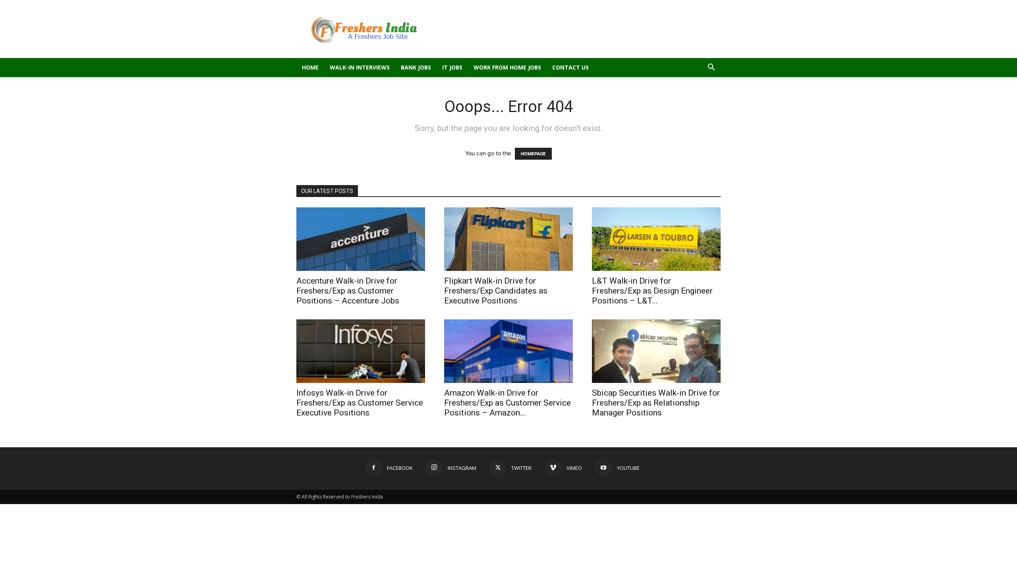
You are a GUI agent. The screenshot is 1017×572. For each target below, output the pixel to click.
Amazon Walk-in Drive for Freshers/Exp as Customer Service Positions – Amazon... (507, 402)
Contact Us (570, 67)
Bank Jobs (416, 67)
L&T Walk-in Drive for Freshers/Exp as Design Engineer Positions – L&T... (652, 290)
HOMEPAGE (533, 154)
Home (310, 67)
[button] (711, 68)
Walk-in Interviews (360, 67)
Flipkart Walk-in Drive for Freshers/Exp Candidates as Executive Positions (495, 290)
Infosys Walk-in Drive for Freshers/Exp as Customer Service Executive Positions (359, 402)
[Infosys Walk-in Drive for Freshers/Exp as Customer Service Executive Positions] (360, 351)
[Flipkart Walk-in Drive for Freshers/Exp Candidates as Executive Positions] (508, 239)
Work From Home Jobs (507, 67)
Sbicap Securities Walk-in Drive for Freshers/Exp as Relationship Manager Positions (656, 402)
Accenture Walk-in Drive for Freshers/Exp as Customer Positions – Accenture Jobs (347, 290)
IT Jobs (452, 67)
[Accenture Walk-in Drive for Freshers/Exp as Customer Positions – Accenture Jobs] (360, 239)
